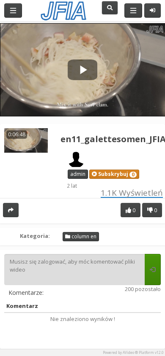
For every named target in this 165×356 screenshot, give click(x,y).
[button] (114, 174)
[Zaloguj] (152, 10)
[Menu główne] (13, 10)
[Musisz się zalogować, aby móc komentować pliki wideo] (153, 269)
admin (77, 174)
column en (83, 236)
